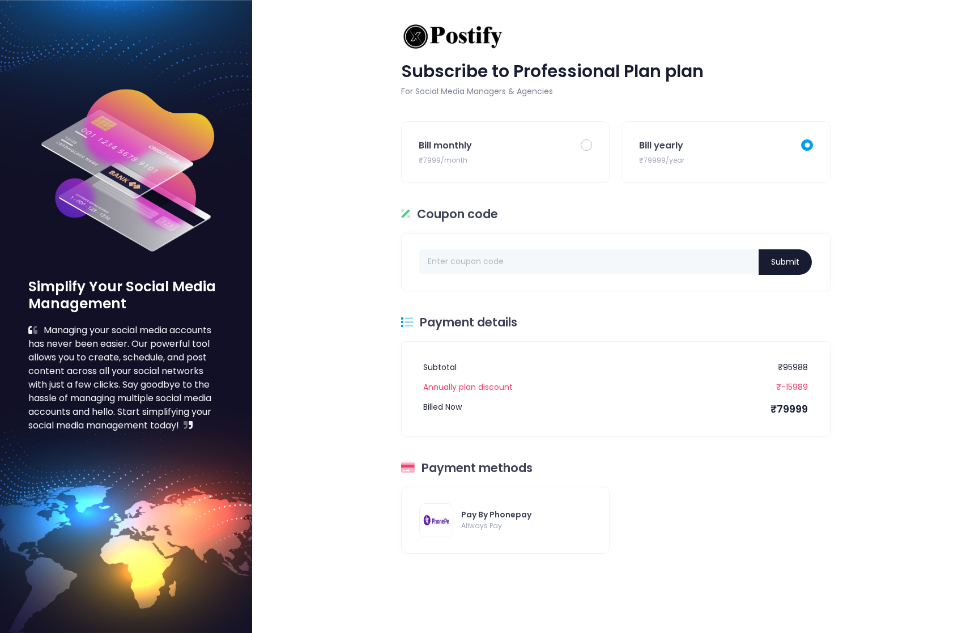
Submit (785, 261)
